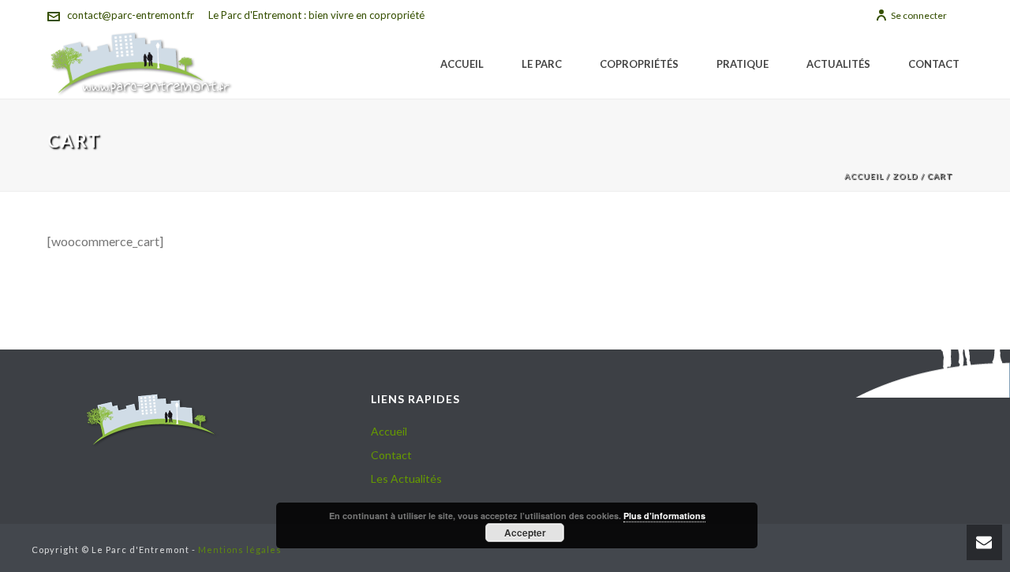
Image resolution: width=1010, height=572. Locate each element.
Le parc (542, 64)
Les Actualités (406, 478)
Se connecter (919, 15)
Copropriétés (639, 64)
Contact (934, 64)
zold (905, 176)
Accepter (525, 532)
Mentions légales (240, 549)
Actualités (838, 64)
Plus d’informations (664, 516)
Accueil (462, 64)
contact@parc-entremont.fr (130, 15)
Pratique (742, 64)
